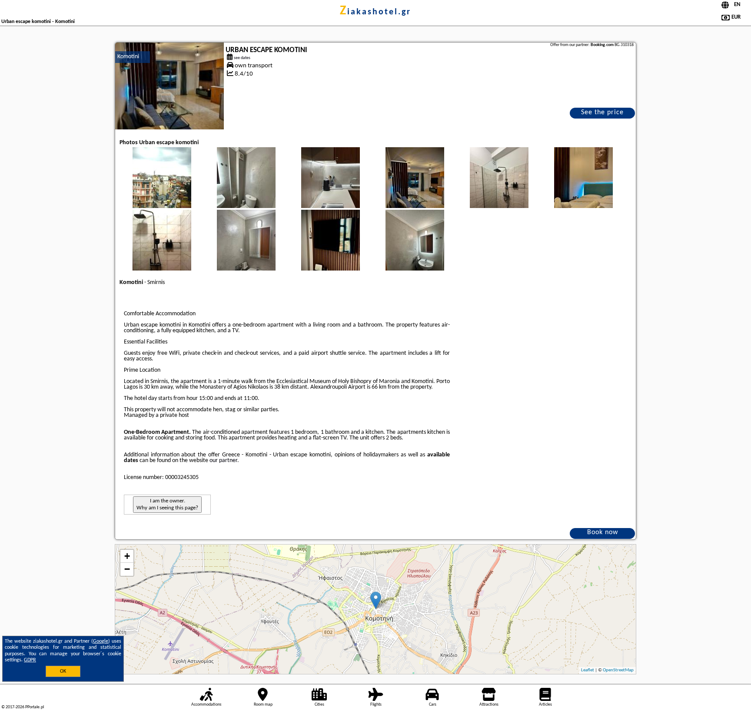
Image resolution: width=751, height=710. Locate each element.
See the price (602, 112)
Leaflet (587, 670)
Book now (602, 532)
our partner (223, 460)
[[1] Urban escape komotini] (169, 86)
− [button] (127, 569)
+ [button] (127, 556)
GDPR (30, 660)
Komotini (128, 56)
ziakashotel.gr (375, 12)
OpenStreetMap (618, 670)
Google (100, 641)
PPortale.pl (34, 707)
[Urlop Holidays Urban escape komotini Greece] (161, 186)
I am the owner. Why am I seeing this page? (167, 504)
